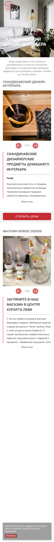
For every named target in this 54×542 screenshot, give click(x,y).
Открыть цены (27, 216)
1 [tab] (27, 53)
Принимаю (11, 536)
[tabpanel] (27, 28)
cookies (29, 526)
